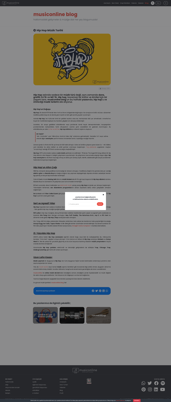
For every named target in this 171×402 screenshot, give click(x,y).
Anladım (136, 400)
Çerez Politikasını (120, 400)
